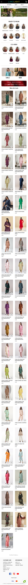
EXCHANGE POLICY (7, 563)
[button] (1, 2)
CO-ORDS (14, 44)
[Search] (15, 6)
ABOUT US (17, 562)
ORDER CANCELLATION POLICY (7, 566)
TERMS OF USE (6, 569)
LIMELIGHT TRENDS (19, 565)
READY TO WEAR (14, 21)
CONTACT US (18, 563)
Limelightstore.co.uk (10, 583)
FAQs (4, 571)
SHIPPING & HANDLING (7, 562)
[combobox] (13, 7)
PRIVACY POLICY (6, 568)
